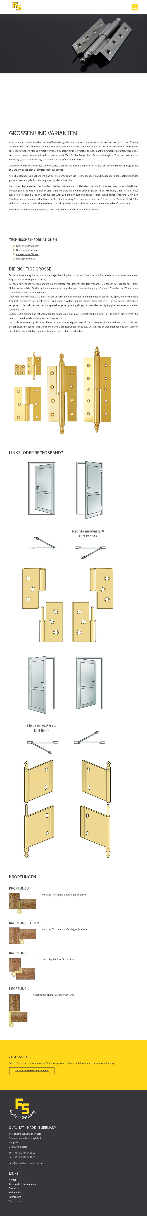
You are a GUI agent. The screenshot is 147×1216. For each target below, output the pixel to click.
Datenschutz (15, 1201)
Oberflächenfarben (26, 250)
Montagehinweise (25, 258)
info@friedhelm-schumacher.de (26, 1163)
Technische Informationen (23, 1184)
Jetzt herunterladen (32, 1070)
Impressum (15, 1196)
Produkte (14, 1188)
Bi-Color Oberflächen (27, 254)
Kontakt (13, 1179)
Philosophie (15, 1192)
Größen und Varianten (27, 245)
